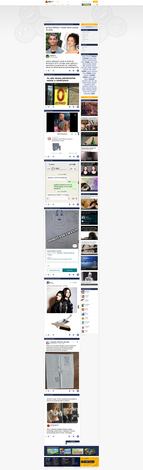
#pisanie (94, 77)
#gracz (82, 62)
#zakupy (89, 67)
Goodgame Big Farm (56, 464)
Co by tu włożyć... (49, 110)
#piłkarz (86, 79)
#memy (94, 69)
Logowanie (64, 461)
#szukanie (94, 64)
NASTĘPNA (72, 441)
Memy (54, 4)
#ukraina (89, 71)
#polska (83, 56)
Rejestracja (64, 460)
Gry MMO (55, 458)
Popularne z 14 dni (85, 35)
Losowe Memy (89, 97)
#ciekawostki (89, 89)
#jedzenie (94, 73)
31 (77, 443)
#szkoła (84, 71)
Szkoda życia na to (49, 74)
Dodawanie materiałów (66, 462)
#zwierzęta (86, 58)
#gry (84, 65)
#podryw (84, 82)
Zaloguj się (85, 1)
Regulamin (73, 461)
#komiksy (89, 64)
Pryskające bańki (47, 463)
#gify (93, 93)
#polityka (94, 89)
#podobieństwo (87, 93)
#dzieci (95, 62)
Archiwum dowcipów (48, 462)
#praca (92, 62)
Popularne (84, 37)
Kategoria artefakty (50, 338)
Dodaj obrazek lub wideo (89, 24)
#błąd (82, 67)
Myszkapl (87, 291)
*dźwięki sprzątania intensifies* (53, 278)
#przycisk (88, 56)
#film (86, 67)
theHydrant (87, 304)
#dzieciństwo (85, 86)
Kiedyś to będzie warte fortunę (52, 208)
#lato (96, 80)
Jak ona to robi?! (49, 394)
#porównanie (84, 80)
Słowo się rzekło (49, 160)
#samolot (89, 82)
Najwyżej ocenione (85, 39)
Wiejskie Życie (56, 461)
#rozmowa (91, 86)
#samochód (88, 88)
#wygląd (92, 75)
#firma (94, 58)
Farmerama (55, 459)
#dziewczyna (88, 65)
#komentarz (86, 75)
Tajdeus (86, 308)
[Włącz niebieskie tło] (97, 4)
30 (75, 443)
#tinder (93, 84)
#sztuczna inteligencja (92, 60)
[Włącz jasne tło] (95, 4)
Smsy (46, 461)
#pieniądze (94, 82)
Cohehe (86, 317)
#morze (83, 89)
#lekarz (83, 88)
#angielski (91, 79)
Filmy (58, 4)
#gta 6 (90, 69)
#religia (84, 91)
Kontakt (73, 459)
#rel (95, 86)
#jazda (84, 73)
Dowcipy (62, 4)
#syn (88, 91)
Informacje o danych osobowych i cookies (75, 463)
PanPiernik (87, 326)
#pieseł (90, 77)
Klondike (55, 462)
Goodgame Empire (56, 463)
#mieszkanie (94, 67)
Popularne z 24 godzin (86, 32)
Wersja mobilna (47, 459)
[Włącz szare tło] (96, 4)
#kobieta (93, 56)
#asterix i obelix (87, 84)
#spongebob (93, 91)
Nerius (86, 313)
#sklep (91, 58)
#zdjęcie (85, 77)
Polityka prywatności (75, 462)
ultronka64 (87, 321)
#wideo (87, 62)
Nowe (83, 41)
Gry (50, 4)
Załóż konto (90, 1)
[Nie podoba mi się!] (54, 70)
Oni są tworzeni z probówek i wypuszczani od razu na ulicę (59, 24)
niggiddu (87, 300)
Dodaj (95, 1)
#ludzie (89, 73)
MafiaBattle (55, 460)
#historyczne (94, 71)
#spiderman (85, 69)
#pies (90, 80)
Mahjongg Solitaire (47, 464)
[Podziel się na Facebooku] (78, 70)
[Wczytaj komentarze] (74, 156)
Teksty (46, 460)
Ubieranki (68, 4)
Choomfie (87, 295)
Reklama (73, 460)
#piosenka (84, 60)
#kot (93, 80)
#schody (94, 65)
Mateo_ (86, 330)
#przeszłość (94, 88)
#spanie (84, 64)
